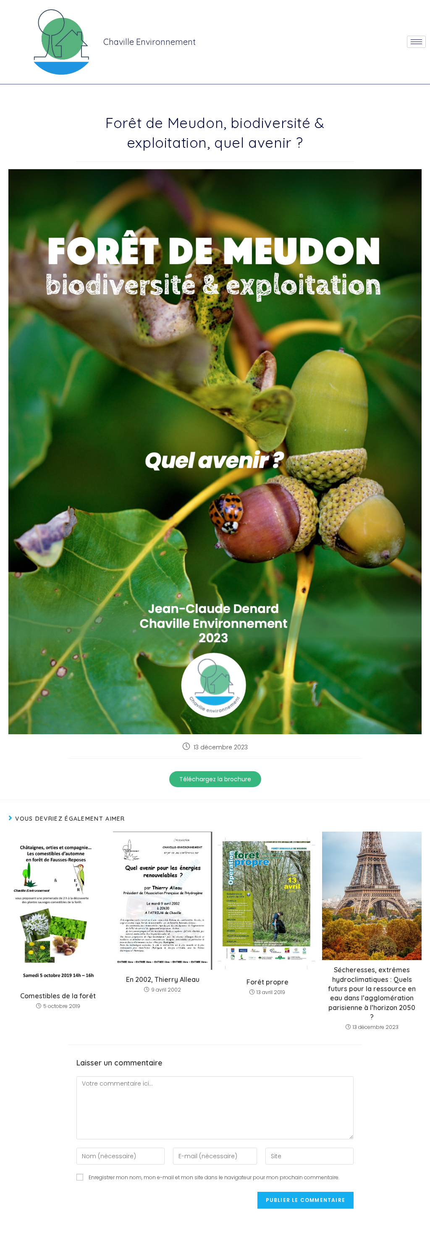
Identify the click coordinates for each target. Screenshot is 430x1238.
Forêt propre (267, 982)
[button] (215, 779)
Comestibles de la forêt (58, 996)
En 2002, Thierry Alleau (162, 979)
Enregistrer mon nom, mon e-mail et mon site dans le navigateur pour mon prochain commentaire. (214, 1177)
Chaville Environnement (149, 42)
